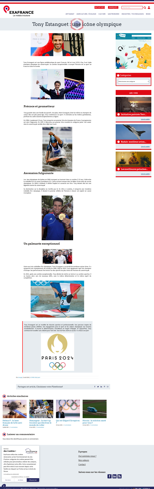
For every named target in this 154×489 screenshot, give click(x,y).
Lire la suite (145, 119)
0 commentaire (13, 427)
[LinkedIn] (114, 476)
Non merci (8, 480)
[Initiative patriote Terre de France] (134, 98)
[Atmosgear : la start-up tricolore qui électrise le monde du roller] (41, 409)
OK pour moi (33, 480)
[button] (4, 486)
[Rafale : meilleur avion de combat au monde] (134, 125)
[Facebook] (109, 476)
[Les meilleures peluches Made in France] (134, 152)
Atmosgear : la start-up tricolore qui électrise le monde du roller (40, 422)
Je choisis (20, 480)
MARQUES (113, 7)
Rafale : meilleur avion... (133, 142)
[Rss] (119, 476)
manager (20, 377)
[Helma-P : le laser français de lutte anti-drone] (15, 409)
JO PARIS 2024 (33, 377)
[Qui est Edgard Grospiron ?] (68, 409)
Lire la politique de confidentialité (11, 474)
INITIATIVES (100, 7)
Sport (39, 377)
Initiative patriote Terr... (133, 114)
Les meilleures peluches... (134, 169)
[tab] (133, 93)
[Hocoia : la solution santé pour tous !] (95, 409)
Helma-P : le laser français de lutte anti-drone (12, 422)
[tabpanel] (133, 137)
